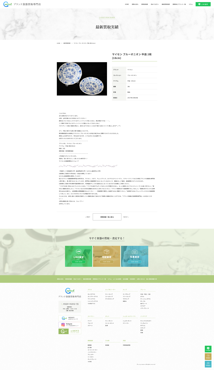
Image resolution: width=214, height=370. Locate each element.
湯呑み (125, 301)
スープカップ (126, 294)
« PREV (87, 217)
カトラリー (91, 316)
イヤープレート (144, 308)
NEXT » (126, 217)
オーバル (142, 301)
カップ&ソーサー (110, 289)
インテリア (143, 316)
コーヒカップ (109, 296)
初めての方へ (155, 4)
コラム (191, 4)
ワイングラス (91, 299)
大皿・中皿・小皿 (145, 294)
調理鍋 (89, 345)
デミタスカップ (109, 299)
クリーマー (126, 323)
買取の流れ (135, 4)
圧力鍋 (89, 347)
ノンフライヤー (92, 352)
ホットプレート (92, 359)
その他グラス (91, 303)
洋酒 (124, 340)
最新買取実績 (166, 4)
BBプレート (143, 303)
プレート (143, 289)
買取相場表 (144, 4)
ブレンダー (91, 354)
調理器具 (90, 340)
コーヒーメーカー (93, 350)
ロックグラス (91, 294)
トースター (91, 357)
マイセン (130, 70)
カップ (125, 289)
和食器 (107, 345)
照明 (141, 330)
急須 (106, 325)
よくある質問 (117, 279)
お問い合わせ (141, 279)
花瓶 (141, 332)
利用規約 (132, 279)
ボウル (142, 296)
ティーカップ (109, 294)
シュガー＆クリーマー (129, 316)
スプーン (90, 325)
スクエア (142, 306)
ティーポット (109, 321)
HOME (127, 4)
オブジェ (142, 325)
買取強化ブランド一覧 (179, 4)
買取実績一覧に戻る (107, 217)
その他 (89, 361)
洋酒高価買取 (126, 345)
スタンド (142, 328)
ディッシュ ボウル (145, 299)
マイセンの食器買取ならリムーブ (69, 161)
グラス (90, 289)
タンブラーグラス (93, 296)
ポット (107, 316)
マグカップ (126, 299)
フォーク (90, 323)
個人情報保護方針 (151, 279)
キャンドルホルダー (146, 321)
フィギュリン (144, 323)
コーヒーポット (109, 323)
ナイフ (89, 321)
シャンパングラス (93, 301)
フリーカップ (126, 296)
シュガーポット (127, 321)
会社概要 (125, 279)
